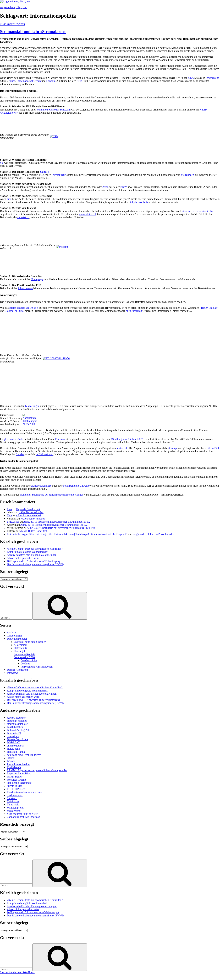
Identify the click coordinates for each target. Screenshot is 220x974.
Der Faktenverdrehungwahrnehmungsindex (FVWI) (35, 564)
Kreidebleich (14, 767)
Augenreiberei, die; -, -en (13, 7)
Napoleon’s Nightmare (19, 782)
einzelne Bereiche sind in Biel (198, 211)
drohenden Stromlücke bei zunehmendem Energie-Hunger (51, 494)
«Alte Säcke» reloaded (31, 512)
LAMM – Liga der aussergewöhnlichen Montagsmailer (37, 770)
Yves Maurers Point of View (22, 813)
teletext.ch (122, 448)
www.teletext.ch (87, 214)
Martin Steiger (14, 776)
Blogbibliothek (15, 726)
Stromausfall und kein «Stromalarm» (33, 31)
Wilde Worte (13, 810)
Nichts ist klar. (14, 785)
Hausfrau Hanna (16, 751)
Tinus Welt (13, 804)
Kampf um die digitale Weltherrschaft (27, 551)
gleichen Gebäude (13, 439)
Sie (1, 162)
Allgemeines (20, 644)
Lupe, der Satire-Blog (18, 773)
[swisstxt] (62, 246)
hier (9, 199)
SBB (79, 80)
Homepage (37, 279)
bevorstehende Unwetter (76, 485)
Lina (9, 509)
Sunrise (20, 454)
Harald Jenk (13, 748)
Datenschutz (20, 648)
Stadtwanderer (15, 795)
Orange (173, 448)
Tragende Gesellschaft (28, 509)
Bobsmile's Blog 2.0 (18, 730)
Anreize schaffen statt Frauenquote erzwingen (32, 554)
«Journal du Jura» (14, 310)
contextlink (13, 736)
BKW (123, 186)
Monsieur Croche (16, 779)
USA (191, 77)
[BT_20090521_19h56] (56, 358)
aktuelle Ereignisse (41, 485)
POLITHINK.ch (16, 789)
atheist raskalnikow (17, 723)
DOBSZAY (13, 742)
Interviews (12, 672)
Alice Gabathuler (16, 717)
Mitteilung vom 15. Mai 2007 (127, 439)
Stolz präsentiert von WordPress (17, 972)
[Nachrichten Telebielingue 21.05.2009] (30, 424)
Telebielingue (58, 174)
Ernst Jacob (13, 521)
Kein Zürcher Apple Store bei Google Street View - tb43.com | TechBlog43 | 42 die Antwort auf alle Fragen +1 (67, 534)
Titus (9, 515)
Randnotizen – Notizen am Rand (24, 792)
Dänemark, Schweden (29, 80)
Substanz (12, 798)
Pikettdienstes (25, 288)
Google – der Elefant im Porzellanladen (152, 534)
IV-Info (11, 761)
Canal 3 (44, 171)
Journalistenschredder (18, 764)
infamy (10, 757)
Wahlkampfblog (15, 807)
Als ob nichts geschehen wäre (23, 558)
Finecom (60, 439)
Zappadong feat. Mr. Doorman (23, 816)
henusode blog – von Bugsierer (24, 754)
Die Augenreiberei (17, 638)
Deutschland (212, 77)
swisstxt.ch (23, 217)
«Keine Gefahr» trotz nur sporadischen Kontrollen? (35, 548)
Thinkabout (13, 801)
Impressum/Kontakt (24, 654)
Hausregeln (20, 651)
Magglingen (187, 174)
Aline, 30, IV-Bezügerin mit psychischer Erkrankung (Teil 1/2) (57, 521)
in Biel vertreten (44, 454)
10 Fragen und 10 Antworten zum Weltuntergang (33, 561)
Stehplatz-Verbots (138, 202)
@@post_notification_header (30, 641)
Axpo (105, 186)
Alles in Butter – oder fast (33, 530)
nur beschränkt (134, 310)
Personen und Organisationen (37, 666)
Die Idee (25, 663)
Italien (12, 80)
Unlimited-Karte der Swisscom (53, 109)
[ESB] (54, 136)
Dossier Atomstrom (17, 669)
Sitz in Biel (213, 448)
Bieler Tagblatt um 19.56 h (23, 307)
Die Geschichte (29, 660)
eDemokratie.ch (15, 745)
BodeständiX (14, 733)
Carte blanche (14, 635)
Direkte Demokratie (17, 739)
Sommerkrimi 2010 (24, 657)
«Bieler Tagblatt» (209, 307)
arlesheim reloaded (17, 720)
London (50, 80)
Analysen (12, 632)
